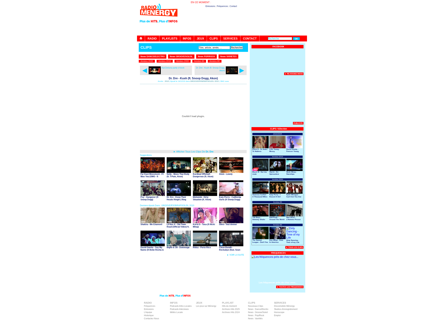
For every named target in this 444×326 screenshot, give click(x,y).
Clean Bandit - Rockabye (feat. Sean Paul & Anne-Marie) (229, 250)
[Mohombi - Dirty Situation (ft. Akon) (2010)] (205, 195)
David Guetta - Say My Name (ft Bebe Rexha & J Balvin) (152, 250)
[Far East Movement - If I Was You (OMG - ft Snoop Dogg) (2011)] (152, 171)
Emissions (210, 6)
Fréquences (222, 6)
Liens (260, 323)
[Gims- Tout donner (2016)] (231, 222)
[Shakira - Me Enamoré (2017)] (152, 222)
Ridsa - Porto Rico (202, 247)
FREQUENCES (278, 253)
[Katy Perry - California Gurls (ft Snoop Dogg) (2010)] (231, 195)
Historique (149, 315)
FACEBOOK (278, 46)
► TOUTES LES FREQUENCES (290, 287)
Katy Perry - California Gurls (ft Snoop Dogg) (230, 198)
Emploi (277, 315)
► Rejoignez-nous (294, 74)
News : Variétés (255, 318)
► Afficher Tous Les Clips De (193, 151)
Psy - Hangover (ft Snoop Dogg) (149, 198)
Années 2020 (146, 61)
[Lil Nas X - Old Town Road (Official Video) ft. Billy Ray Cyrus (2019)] (179, 222)
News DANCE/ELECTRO (152, 56)
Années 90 (199, 61)
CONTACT (250, 38)
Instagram (299, 323)
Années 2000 (182, 61)
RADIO (152, 38)
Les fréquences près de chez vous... (278, 282)
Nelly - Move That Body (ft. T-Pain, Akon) (178, 175)
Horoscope (279, 312)
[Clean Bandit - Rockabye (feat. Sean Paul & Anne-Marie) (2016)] (231, 245)
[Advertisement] (244, 26)
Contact (233, 6)
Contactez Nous (151, 318)
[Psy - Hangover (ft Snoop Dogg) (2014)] (152, 195)
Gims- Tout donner (228, 224)
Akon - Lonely (226, 174)
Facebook (288, 323)
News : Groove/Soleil (258, 312)
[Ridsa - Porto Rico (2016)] (205, 245)
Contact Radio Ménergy (245, 323)
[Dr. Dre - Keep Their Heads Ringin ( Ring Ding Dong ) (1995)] (179, 195)
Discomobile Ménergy (284, 306)
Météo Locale (176, 312)
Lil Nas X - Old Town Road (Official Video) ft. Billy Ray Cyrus (178, 226)
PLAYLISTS (169, 38)
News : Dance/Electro (258, 309)
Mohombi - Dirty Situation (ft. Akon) (202, 198)
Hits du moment (229, 306)
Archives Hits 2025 (231, 309)
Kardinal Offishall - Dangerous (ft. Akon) (203, 175)
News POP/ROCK (206, 56)
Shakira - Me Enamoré (151, 224)
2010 (167, 81)
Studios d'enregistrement (285, 309)
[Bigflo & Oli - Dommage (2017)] (179, 245)
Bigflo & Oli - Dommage (178, 247)
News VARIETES (228, 56)
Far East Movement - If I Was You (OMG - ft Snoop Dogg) (152, 176)
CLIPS (214, 38)
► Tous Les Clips (294, 247)
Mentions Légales (273, 323)
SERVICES (230, 38)
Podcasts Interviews (179, 309)
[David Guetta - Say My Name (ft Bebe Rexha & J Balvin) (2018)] (152, 245)
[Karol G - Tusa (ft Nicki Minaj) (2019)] (205, 222)
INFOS (187, 38)
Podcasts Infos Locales (181, 306)
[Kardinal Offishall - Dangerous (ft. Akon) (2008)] (205, 171)
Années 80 (215, 61)
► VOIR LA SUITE (235, 255)
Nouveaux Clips (255, 306)
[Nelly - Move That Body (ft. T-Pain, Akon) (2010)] (179, 171)
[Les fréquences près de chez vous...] (274, 256)
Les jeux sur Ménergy (206, 306)
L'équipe (148, 312)
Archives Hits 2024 (231, 312)
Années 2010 (164, 61)
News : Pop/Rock (256, 315)
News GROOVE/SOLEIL (181, 56)
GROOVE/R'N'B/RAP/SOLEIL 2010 (204, 81)
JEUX (200, 38)
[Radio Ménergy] (159, 17)
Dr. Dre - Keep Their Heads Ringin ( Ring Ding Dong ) (176, 199)
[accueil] (141, 38)
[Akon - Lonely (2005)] (231, 171)
